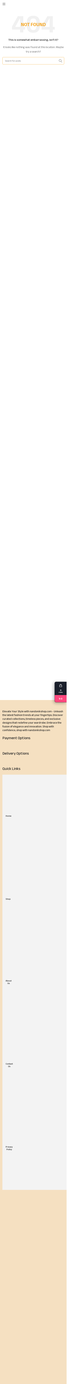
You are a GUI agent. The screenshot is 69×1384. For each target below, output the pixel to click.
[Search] (64, 4)
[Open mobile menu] (4, 4)
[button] (61, 692)
